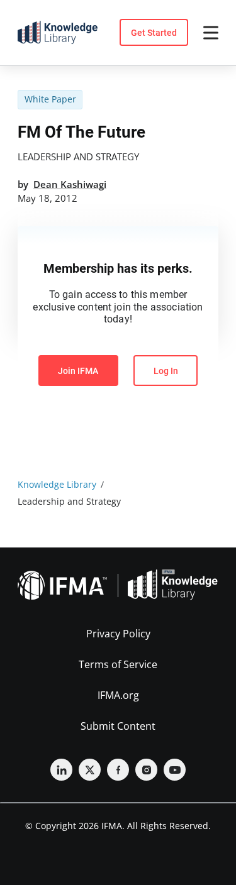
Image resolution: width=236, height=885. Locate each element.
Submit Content (118, 726)
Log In (166, 371)
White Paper (50, 99)
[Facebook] (118, 770)
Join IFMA (78, 371)
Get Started (154, 33)
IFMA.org (118, 695)
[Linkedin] (61, 770)
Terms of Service (118, 664)
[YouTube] (175, 770)
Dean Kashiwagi (69, 184)
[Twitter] (90, 770)
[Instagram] (146, 770)
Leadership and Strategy (78, 156)
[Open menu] (210, 32)
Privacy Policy (118, 633)
